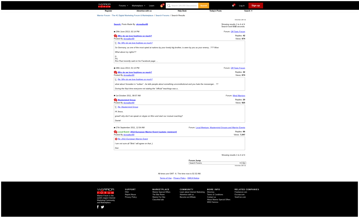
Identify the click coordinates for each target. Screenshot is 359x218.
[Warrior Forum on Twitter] (102, 207)
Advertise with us (144, 11)
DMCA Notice (193, 178)
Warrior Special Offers (161, 192)
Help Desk (182, 11)
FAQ (127, 192)
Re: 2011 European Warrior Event (133, 139)
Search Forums (162, 15)
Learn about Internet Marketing (192, 192)
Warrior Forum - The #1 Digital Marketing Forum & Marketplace (125, 15)
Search (203, 5)
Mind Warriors (239, 95)
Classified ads (158, 200)
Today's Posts (216, 11)
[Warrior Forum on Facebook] (98, 206)
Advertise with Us (240, 19)
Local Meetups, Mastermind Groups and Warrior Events (220, 127)
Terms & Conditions (215, 194)
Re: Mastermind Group (128, 107)
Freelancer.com (241, 192)
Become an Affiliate (188, 197)
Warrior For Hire (158, 197)
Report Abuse (130, 194)
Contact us (211, 197)
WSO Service (212, 202)
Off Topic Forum (238, 31)
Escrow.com (240, 194)
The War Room (158, 194)
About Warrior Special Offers (218, 200)
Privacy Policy (179, 178)
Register (108, 11)
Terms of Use (166, 178)
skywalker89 (128, 39)
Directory (210, 192)
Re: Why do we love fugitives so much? (135, 43)
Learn (152, 5)
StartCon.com (240, 197)
